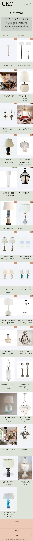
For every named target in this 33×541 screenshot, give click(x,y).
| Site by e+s (24, 539)
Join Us (16, 521)
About (16, 526)
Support (16, 530)
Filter (6, 35)
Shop (16, 535)
